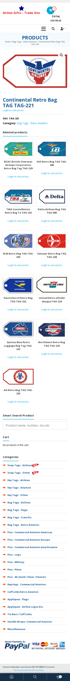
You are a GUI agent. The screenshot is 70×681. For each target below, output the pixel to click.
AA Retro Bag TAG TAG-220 (18, 391)
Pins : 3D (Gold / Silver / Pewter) (26, 577)
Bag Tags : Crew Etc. (19, 517)
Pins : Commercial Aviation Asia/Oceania (32, 547)
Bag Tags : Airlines (18, 502)
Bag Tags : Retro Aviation (25, 41)
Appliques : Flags (18, 599)
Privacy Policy (38, 670)
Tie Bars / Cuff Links (19, 614)
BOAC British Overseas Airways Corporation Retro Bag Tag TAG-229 (18, 165)
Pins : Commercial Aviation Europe (28, 539)
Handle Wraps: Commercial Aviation (29, 621)
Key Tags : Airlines (18, 480)
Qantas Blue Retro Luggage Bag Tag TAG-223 (18, 345)
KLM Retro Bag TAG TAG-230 (18, 255)
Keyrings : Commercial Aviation (26, 584)
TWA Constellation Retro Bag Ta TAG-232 (18, 211)
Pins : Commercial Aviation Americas (29, 532)
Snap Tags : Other (18, 472)
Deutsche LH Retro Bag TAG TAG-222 (18, 299)
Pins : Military (15, 562)
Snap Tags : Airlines (19, 465)
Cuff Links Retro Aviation (22, 592)
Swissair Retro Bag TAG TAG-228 (51, 255)
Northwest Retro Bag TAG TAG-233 (51, 343)
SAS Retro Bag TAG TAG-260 (52, 163)
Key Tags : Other (17, 495)
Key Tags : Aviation (19, 487)
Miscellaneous (16, 629)
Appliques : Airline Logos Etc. (25, 606)
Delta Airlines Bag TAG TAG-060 (52, 211)
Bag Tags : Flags (17, 510)
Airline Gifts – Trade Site (21, 13)
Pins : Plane (14, 569)
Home (8, 41)
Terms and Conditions (22, 670)
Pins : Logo (14, 554)
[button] (61, 55)
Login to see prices (13, 110)
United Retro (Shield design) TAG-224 (52, 299)
